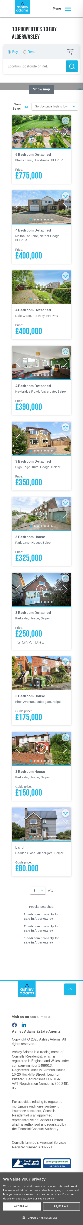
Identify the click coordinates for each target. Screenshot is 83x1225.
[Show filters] (70, 52)
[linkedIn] (23, 1025)
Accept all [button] (22, 1206)
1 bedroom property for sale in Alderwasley (41, 916)
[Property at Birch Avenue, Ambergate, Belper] (41, 673)
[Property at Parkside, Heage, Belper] (41, 589)
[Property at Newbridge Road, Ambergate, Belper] (41, 362)
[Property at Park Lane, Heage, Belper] (41, 513)
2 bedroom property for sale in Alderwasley (41, 928)
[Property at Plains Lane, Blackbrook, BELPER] (41, 131)
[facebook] (14, 1025)
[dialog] (41, 1198)
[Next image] (65, 131)
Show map (41, 89)
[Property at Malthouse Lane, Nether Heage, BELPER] (41, 207)
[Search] (72, 66)
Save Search (17, 106)
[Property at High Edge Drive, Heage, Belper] (41, 438)
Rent (31, 52)
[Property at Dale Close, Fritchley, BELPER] (41, 287)
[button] (41, 1217)
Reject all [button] (61, 1206)
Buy (15, 52)
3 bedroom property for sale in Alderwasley (41, 940)
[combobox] (35, 66)
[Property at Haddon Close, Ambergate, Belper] (41, 824)
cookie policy (46, 1198)
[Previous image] (17, 131)
